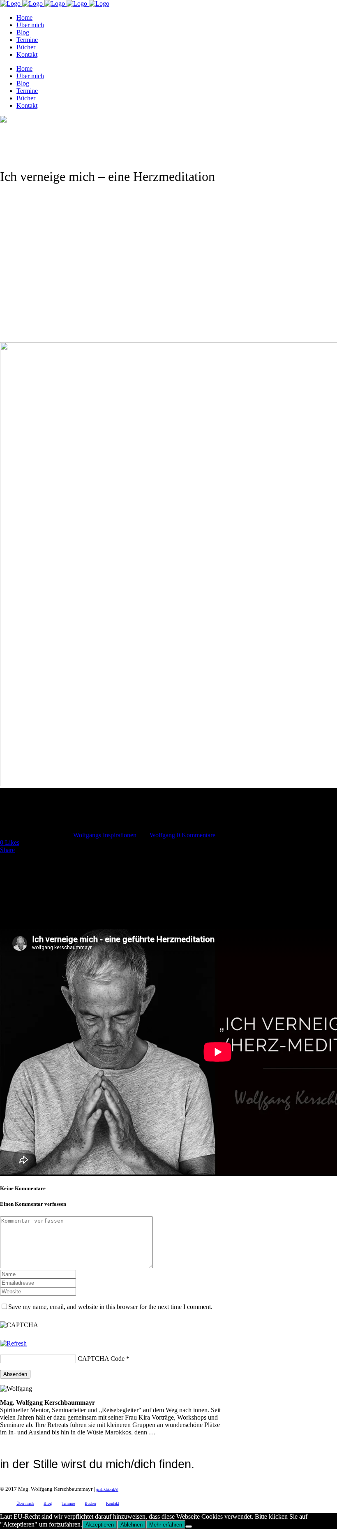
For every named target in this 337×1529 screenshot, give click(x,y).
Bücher (90, 1503)
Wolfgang (162, 835)
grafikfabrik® (107, 1489)
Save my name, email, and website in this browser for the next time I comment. (110, 1306)
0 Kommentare (196, 835)
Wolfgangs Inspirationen (104, 835)
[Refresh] (13, 1343)
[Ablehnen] (188, 1526)
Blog (48, 1503)
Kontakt (112, 1503)
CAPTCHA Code (101, 1358)
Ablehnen (131, 1525)
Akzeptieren (99, 1525)
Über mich (25, 1503)
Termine (68, 1503)
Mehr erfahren (165, 1525)
